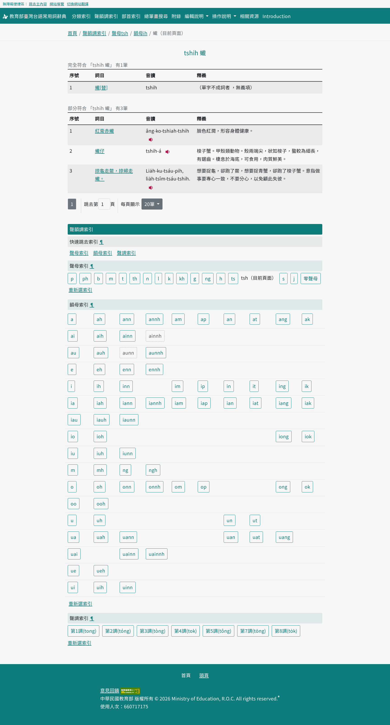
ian (230, 402)
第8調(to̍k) (286, 630)
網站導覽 (57, 4)
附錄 (176, 16)
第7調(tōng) (253, 630)
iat (255, 402)
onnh (154, 486)
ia (73, 402)
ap (203, 319)
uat (256, 536)
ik (307, 386)
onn (127, 486)
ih (99, 386)
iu (73, 453)
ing (282, 386)
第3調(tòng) (152, 630)
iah (100, 402)
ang (283, 319)
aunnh (156, 352)
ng (208, 278)
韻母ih (140, 33)
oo (74, 503)
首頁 (72, 33)
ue (73, 570)
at (255, 319)
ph (85, 278)
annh (154, 319)
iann (127, 402)
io (73, 436)
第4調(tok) (185, 630)
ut (255, 520)
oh (99, 486)
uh (99, 520)
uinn (128, 587)
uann (128, 536)
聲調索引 (126, 252)
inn (126, 386)
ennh (154, 369)
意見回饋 (109, 690)
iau (74, 419)
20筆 (150, 204)
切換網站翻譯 (77, 4)
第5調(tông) (218, 630)
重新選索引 (80, 289)
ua (73, 536)
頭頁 (204, 675)
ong (283, 486)
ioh (100, 436)
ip (203, 386)
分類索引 (81, 16)
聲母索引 (79, 252)
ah (99, 319)
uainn (129, 553)
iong (284, 436)
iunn (128, 453)
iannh (155, 402)
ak (307, 319)
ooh (101, 503)
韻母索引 (102, 252)
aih (100, 335)
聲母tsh (120, 33)
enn (127, 369)
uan (231, 536)
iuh (100, 453)
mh (100, 469)
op (204, 486)
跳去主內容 (38, 4)
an (229, 319)
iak (308, 402)
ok (307, 486)
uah (101, 536)
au (73, 352)
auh (101, 352)
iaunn (129, 419)
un (229, 520)
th (134, 278)
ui (73, 587)
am (178, 319)
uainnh (157, 553)
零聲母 (311, 278)
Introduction (276, 16)
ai (73, 335)
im (177, 386)
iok (308, 436)
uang (284, 536)
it (254, 386)
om (178, 486)
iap (204, 402)
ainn (127, 335)
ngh (153, 469)
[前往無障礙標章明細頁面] (130, 690)
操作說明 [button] (222, 16)
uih (100, 587)
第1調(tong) (83, 630)
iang (283, 402)
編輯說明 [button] (195, 16)
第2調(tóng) (118, 630)
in (229, 386)
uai (74, 553)
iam (179, 402)
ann (127, 319)
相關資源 (249, 16)
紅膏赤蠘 (104, 130)
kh (182, 278)
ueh (101, 570)
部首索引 (131, 16)
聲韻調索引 (106, 16)
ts (233, 278)
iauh (102, 419)
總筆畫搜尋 (156, 16)
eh (99, 369)
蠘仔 (99, 150)
